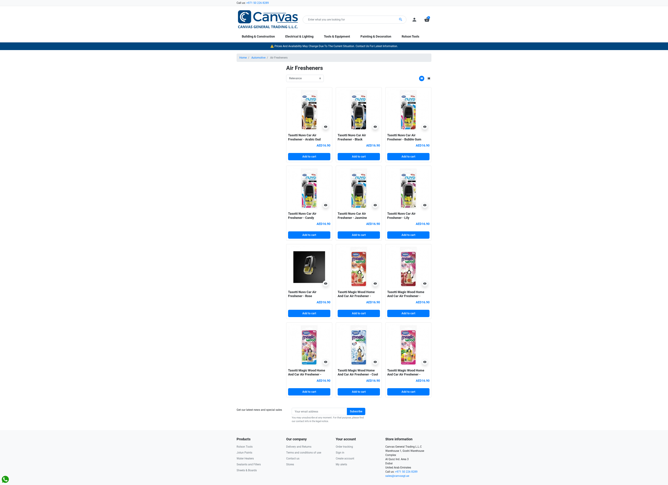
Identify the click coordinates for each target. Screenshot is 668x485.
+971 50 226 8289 (257, 3)
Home (243, 57)
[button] (426, 19)
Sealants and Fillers (249, 464)
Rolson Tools (245, 446)
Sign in (340, 452)
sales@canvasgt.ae (397, 476)
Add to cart (309, 156)
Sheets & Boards (247, 470)
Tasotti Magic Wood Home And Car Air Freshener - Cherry (405, 296)
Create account (345, 458)
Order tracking (344, 446)
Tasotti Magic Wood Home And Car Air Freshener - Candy (306, 374)
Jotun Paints (244, 452)
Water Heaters (245, 458)
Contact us (292, 458)
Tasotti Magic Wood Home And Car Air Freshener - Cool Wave (358, 374)
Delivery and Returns (298, 446)
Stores (290, 464)
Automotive (258, 57)
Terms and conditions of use (303, 452)
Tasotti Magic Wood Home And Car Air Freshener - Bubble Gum (405, 374)
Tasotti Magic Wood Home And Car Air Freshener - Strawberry (356, 296)
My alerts (341, 464)
